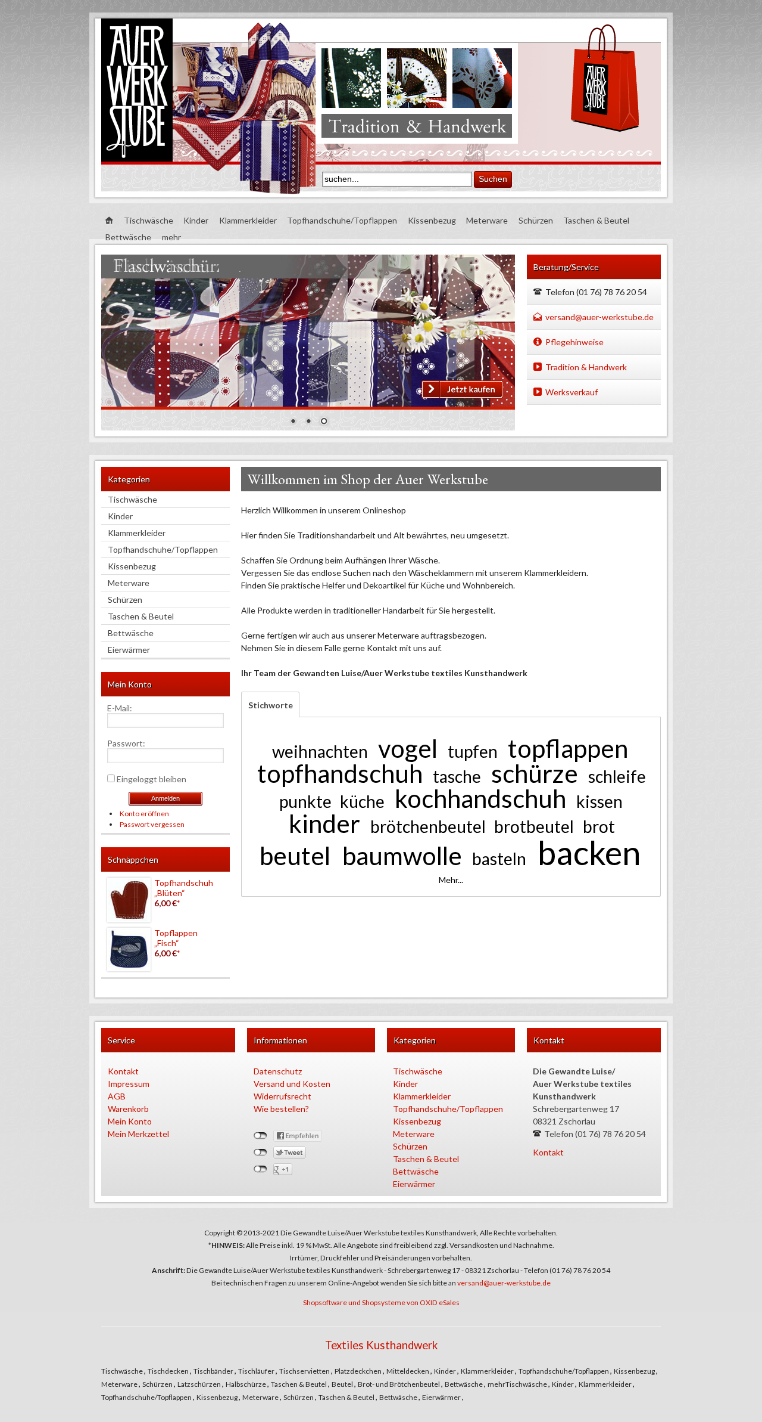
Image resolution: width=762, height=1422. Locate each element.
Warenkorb (128, 1109)
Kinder (195, 220)
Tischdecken (169, 1371)
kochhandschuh (480, 798)
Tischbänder (214, 1371)
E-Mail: (119, 708)
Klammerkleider (248, 220)
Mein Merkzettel (138, 1134)
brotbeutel (534, 826)
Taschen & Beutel (596, 220)
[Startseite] (109, 220)
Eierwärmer (129, 650)
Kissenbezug (432, 220)
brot (599, 826)
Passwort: (126, 743)
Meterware (487, 220)
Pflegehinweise (574, 342)
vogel (408, 748)
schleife (617, 776)
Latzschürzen (199, 1384)
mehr (171, 237)
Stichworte (267, 705)
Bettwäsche (128, 237)
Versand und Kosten (292, 1084)
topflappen (568, 748)
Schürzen (536, 220)
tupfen (473, 751)
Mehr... (451, 880)
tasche (457, 776)
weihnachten (320, 751)
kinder (324, 823)
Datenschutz (278, 1071)
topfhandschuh (340, 773)
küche (362, 801)
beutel (295, 855)
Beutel (343, 1384)
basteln (499, 858)
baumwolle (402, 855)
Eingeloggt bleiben (151, 779)
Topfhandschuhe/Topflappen (342, 220)
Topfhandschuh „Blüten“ (183, 888)
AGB (117, 1096)
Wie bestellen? (281, 1109)
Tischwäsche (148, 220)
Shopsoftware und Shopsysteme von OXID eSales (381, 1302)
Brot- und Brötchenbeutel (399, 1384)
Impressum (128, 1084)
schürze (534, 773)
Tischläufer (257, 1371)
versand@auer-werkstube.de (599, 317)
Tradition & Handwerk (586, 367)
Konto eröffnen (144, 813)
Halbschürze (246, 1384)
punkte (305, 801)
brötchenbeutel (428, 826)
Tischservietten (305, 1371)
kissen (599, 801)
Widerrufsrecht (282, 1096)
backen (589, 852)
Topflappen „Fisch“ (176, 938)
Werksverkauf (571, 392)
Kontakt (123, 1071)
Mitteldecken (408, 1371)
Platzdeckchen (359, 1371)
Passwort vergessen (152, 824)
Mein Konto (130, 1121)
